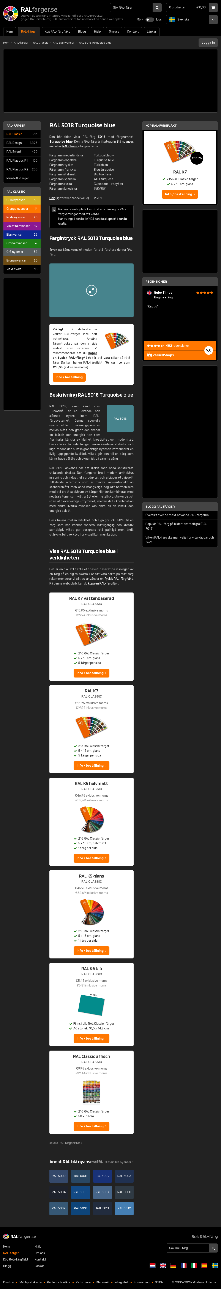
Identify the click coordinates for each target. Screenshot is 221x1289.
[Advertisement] (110, 81)
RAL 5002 (102, 1176)
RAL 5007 (102, 1192)
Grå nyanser (22, 252)
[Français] (184, 1265)
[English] (163, 1265)
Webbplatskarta (30, 1282)
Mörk (140, 19)
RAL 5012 (124, 1208)
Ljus (159, 19)
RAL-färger (15, 125)
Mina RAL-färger (17, 178)
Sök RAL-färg (205, 1236)
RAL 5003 (124, 1176)
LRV (52, 198)
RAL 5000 (59, 1176)
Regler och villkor (58, 1282)
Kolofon (8, 1282)
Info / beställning (69, 377)
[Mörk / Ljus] (149, 19)
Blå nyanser (22, 234)
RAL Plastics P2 (22, 169)
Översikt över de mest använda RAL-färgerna (177, 515)
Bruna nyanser (22, 260)
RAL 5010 (80, 1208)
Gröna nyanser (22, 243)
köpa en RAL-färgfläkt (103, 583)
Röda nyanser (22, 217)
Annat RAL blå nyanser (75, 1161)
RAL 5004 (59, 1192)
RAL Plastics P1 (22, 160)
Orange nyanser (22, 209)
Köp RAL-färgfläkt (161, 125)
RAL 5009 (59, 1208)
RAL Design (22, 143)
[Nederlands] (153, 1265)
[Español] (204, 1265)
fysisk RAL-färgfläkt (118, 579)
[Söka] (157, 7)
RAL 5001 (80, 1176)
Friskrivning (142, 1282)
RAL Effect (22, 152)
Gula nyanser (22, 200)
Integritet (121, 1282)
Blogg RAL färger (160, 506)
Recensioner (156, 281)
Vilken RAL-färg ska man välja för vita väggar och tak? (179, 540)
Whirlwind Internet (205, 1282)
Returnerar (83, 1282)
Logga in (208, 42)
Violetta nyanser (22, 226)
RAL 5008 (124, 1192)
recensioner (177, 346)
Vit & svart (22, 269)
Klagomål (102, 1282)
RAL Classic (22, 134)
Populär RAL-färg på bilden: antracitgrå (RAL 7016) (176, 526)
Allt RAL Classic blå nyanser (112, 1162)
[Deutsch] (173, 1265)
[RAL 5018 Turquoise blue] (91, 290)
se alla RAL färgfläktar (64, 1143)
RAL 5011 (102, 1208)
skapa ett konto (115, 219)
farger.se (23, 1236)
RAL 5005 (80, 1192)
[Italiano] (194, 1265)
